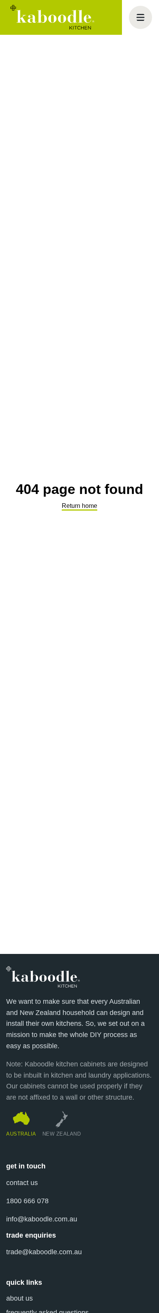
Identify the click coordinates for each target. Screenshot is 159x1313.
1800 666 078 (27, 1201)
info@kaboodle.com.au (41, 1219)
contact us (22, 1183)
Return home (79, 505)
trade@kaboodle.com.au (44, 1252)
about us (19, 1298)
